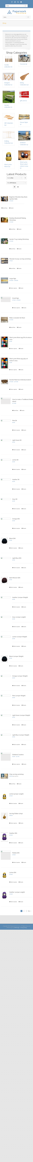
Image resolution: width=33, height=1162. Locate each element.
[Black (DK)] (4, 541)
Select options (13, 288)
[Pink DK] (6, 424)
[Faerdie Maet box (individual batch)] (4, 381)
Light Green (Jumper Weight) (21, 715)
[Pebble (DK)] (6, 856)
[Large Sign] (4, 280)
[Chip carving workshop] (4, 776)
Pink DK (14, 420)
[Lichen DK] (6, 463)
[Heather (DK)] (4, 837)
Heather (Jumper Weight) (20, 597)
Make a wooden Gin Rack (17, 318)
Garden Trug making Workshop (19, 239)
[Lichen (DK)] (4, 875)
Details (12, 208)
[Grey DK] (6, 503)
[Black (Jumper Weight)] (4, 658)
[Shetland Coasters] (6, 757)
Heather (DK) (13, 833)
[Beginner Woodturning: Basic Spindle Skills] (4, 198)
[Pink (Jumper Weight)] (6, 699)
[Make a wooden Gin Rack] (4, 320)
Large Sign (12, 278)
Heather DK (15, 479)
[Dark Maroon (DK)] (4, 580)
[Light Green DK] (6, 444)
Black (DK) (12, 538)
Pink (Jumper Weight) (18, 695)
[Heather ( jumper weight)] (4, 895)
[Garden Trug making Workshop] (4, 241)
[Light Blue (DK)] (6, 562)
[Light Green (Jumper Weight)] (6, 719)
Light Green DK (16, 440)
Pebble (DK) (15, 853)
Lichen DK (15, 460)
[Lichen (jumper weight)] (4, 796)
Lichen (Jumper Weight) (19, 637)
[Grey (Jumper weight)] (6, 621)
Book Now (5, 208)
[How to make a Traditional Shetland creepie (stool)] (6, 401)
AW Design (16, 927)
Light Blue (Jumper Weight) (20, 735)
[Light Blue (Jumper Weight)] (6, 739)
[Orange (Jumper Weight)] (6, 680)
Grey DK (14, 499)
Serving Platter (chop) (16, 813)
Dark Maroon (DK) (14, 578)
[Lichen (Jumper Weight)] (6, 640)
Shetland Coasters (18, 754)
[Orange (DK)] (6, 522)
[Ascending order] (25, 178)
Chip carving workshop (16, 774)
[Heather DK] (6, 483)
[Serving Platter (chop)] (4, 816)
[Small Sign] (6, 299)
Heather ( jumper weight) (17, 892)
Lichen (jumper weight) (16, 794)
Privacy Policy (24, 927)
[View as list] (18, 186)
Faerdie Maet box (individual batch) (20, 380)
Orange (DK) (16, 519)
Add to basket (16, 430)
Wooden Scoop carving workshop (20, 259)
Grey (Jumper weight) (19, 617)
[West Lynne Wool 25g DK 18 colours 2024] (4, 342)
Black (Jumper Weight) (16, 656)
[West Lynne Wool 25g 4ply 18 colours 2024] (4, 363)
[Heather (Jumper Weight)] (6, 601)
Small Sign (15, 298)
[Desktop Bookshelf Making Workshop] (4, 220)
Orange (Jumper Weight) (20, 676)
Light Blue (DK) (16, 558)
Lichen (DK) (12, 872)
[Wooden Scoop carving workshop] (4, 261)
